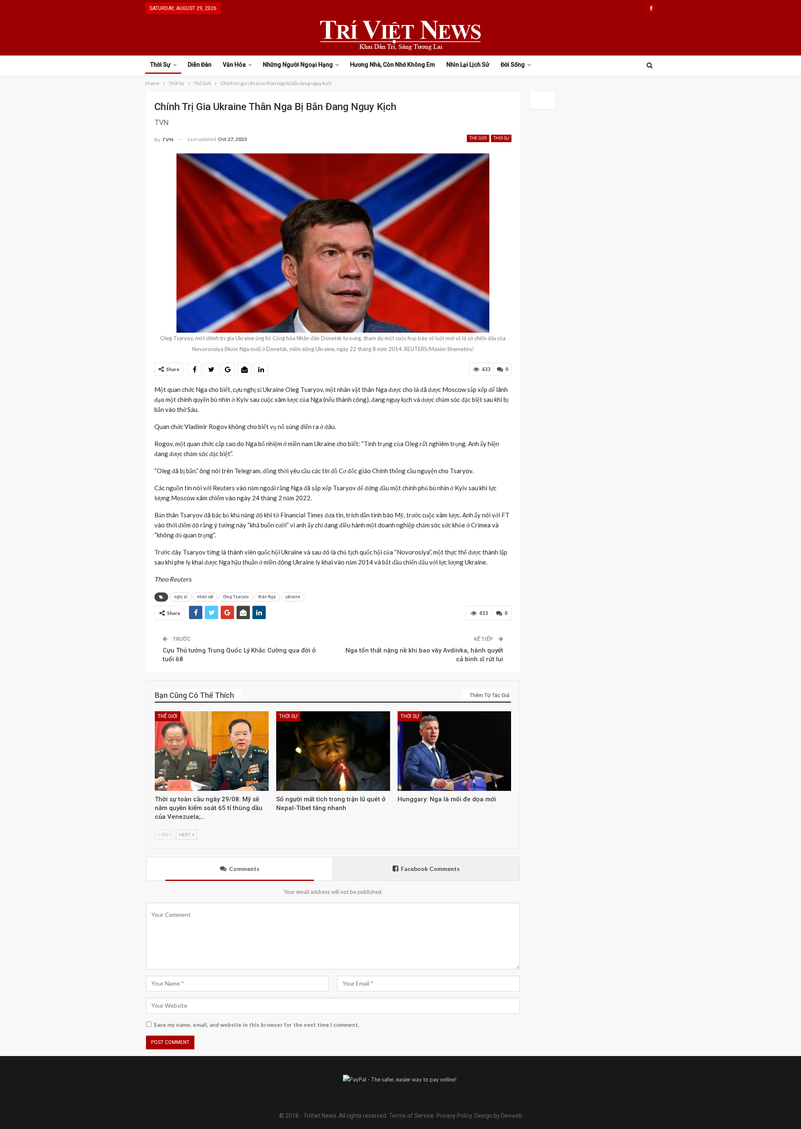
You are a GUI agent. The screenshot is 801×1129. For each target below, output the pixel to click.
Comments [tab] (244, 868)
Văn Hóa (234, 64)
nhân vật (205, 597)
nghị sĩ (180, 597)
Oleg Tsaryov (236, 597)
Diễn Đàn (200, 64)
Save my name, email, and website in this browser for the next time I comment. (256, 1024)
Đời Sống (513, 64)
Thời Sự (160, 64)
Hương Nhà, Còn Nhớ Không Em (392, 64)
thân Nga (267, 597)
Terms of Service (411, 1115)
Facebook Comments (430, 868)
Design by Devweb (497, 1115)
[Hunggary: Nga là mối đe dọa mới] (454, 751)
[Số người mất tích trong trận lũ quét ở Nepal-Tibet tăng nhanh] (333, 751)
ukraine (292, 597)
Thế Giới (478, 138)
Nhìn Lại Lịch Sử (467, 64)
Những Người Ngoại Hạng (298, 64)
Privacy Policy (454, 1115)
